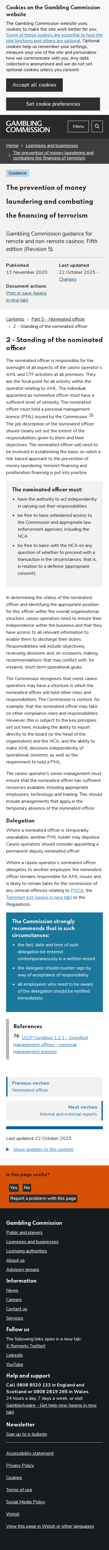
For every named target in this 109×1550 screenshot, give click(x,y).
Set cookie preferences (53, 103)
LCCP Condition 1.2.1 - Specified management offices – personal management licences (50, 1045)
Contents (15, 319)
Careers (14, 1299)
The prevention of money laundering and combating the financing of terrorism (53, 155)
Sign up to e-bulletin (26, 1434)
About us (15, 1260)
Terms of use (19, 1490)
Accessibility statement (30, 1453)
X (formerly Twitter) (26, 1346)
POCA (77, 890)
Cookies (14, 1477)
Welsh (12, 1514)
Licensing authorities (26, 1251)
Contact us (16, 1309)
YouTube (14, 1364)
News (12, 1290)
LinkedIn (14, 1355)
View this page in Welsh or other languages (50, 1526)
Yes (14, 1187)
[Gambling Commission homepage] (28, 131)
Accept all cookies (34, 84)
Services (14, 1318)
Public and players (24, 1232)
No (27, 1187)
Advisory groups (22, 1269)
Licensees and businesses (52, 145)
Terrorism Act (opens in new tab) (39, 897)
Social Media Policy (25, 1502)
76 (91, 415)
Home (12, 145)
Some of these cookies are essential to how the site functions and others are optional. (54, 38)
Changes (67, 279)
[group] (54, 1150)
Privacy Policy (20, 1465)
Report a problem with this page (43, 1198)
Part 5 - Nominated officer (58, 319)
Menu (78, 126)
